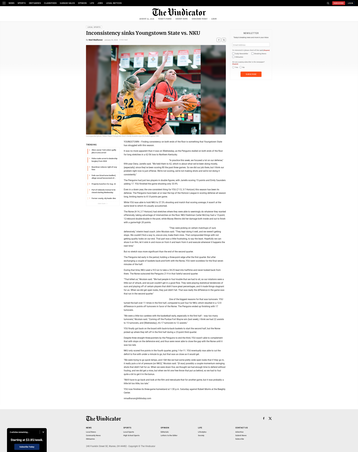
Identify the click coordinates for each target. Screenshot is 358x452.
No (243, 67)
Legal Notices (114, 3)
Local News (91, 432)
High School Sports (131, 435)
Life (92, 3)
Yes (236, 67)
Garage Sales (67, 3)
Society (201, 435)
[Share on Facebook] (218, 40)
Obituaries (35, 3)
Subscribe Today (200, 19)
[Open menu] (4, 3)
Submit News (182, 19)
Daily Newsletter (241, 54)
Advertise (239, 432)
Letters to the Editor (169, 435)
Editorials (165, 432)
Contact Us (241, 428)
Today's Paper (165, 19)
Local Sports (94, 27)
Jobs (100, 3)
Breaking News (260, 54)
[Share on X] (223, 40)
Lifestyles (202, 432)
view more (102, 204)
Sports (21, 3)
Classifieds (50, 3)
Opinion (82, 3)
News (11, 3)
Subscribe (339, 3)
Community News (93, 435)
